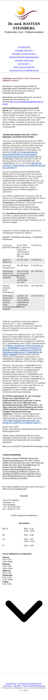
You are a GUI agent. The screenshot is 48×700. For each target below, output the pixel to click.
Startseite (24, 47)
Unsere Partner (24, 60)
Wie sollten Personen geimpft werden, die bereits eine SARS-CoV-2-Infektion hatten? (21, 421)
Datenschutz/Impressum (24, 70)
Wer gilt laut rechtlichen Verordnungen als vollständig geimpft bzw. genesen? (23, 165)
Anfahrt (17, 686)
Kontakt (23, 64)
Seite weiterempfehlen (34, 686)
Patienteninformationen (24, 57)
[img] (24, 13)
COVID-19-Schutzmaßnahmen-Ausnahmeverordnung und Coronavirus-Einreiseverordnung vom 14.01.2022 (20, 154)
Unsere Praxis (23, 50)
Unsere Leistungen (23, 54)
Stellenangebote (24, 67)
